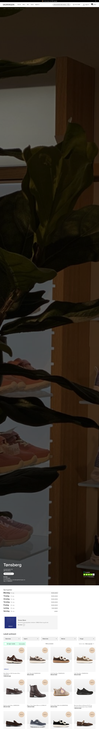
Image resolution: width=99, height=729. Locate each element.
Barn (28, 4)
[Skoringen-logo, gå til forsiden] (8, 4)
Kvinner (19, 4)
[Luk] (95, 1)
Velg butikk (22, 643)
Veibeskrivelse (8, 573)
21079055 (7, 578)
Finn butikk (10, 8)
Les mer (55, 1)
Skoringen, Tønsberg (19, 8)
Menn (24, 4)
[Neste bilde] (22, 659)
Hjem (4, 8)
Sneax (32, 4)
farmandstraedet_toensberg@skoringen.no (14, 580)
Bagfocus (37, 4)
